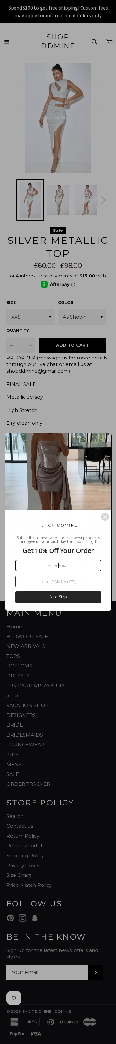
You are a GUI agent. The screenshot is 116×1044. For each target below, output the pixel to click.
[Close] (105, 517)
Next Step (58, 597)
